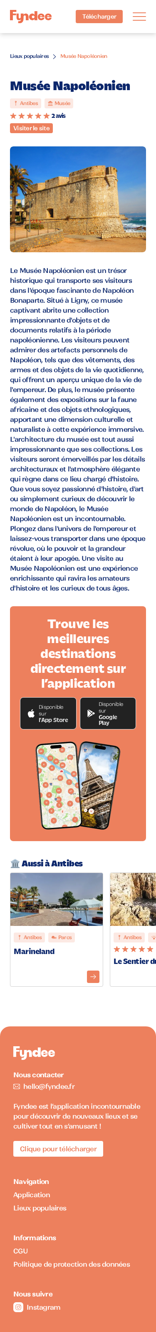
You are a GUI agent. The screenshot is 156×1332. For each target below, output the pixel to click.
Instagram (43, 1307)
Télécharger (99, 16)
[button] (48, 713)
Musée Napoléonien (83, 56)
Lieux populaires (29, 56)
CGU (20, 1251)
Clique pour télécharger (58, 1149)
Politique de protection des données (71, 1264)
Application (31, 1195)
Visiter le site (31, 128)
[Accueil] (31, 17)
